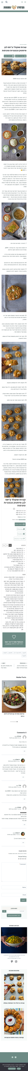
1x (10, 545)
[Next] (4, 700)
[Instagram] (15, 1057)
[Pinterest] (12, 1057)
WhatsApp (20, 529)
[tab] (17, 721)
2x (7, 545)
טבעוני (24, 652)
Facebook (20, 534)
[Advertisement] (14, 27)
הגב (24, 751)
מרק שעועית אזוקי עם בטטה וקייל (6, 665)
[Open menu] (2, 2)
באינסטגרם (8, 644)
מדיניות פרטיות (12, 1068)
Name (24, 887)
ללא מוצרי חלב (17, 652)
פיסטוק (10, 652)
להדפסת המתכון (8, 56)
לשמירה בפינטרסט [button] (18, 538)
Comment (22, 864)
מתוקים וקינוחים (23, 44)
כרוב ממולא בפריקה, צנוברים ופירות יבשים (22, 665)
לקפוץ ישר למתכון (20, 56)
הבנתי (19, 1068)
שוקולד (24, 655)
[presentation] (14, 696)
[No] (26, 1067)
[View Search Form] (6, 2)
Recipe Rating (22, 856)
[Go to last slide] (23, 700)
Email (24, 895)
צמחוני (5, 652)
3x (4, 545)
